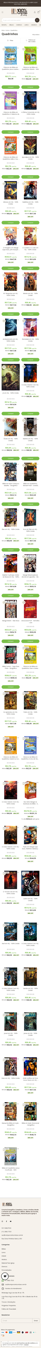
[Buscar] (37, 20)
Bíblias (11, 25)
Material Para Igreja (8, 1263)
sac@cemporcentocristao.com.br (12, 1235)
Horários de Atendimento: (13, 1288)
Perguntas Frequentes (9, 1305)
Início (3, 30)
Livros (26, 25)
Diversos (19, 25)
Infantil (4, 25)
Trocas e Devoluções (8, 1302)
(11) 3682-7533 (6, 1232)
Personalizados (6, 1270)
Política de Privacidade (9, 1309)
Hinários (34, 25)
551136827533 (6, 1228)
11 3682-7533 (9, 1280)
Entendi (26, 1344)
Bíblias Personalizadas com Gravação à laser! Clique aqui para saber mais (20, 3)
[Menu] (2, 12)
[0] (38, 12)
